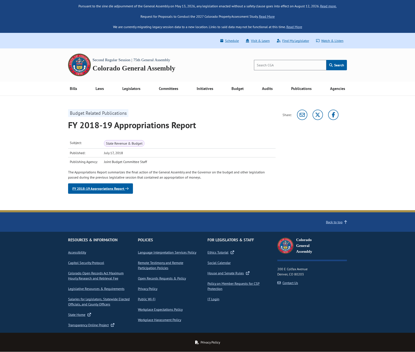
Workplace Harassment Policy (159, 320)
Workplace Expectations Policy (160, 309)
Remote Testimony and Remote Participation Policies (160, 265)
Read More (267, 16)
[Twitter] (318, 115)
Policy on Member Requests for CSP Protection (234, 286)
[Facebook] (333, 115)
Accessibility (77, 252)
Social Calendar (219, 263)
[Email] (302, 115)
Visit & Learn (260, 40)
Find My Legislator (295, 40)
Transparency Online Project (88, 325)
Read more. (328, 6)
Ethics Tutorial (218, 252)
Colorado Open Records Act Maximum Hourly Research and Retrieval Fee (96, 275)
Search (338, 65)
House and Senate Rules (226, 273)
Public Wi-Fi (146, 299)
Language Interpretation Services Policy (167, 252)
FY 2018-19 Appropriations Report (98, 188)
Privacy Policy (147, 288)
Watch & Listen (332, 40)
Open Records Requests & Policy (162, 278)
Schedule (232, 40)
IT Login (213, 299)
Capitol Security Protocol (86, 263)
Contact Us (290, 283)
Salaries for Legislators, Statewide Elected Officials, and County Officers (99, 301)
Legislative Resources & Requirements (96, 288)
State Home (76, 314)
